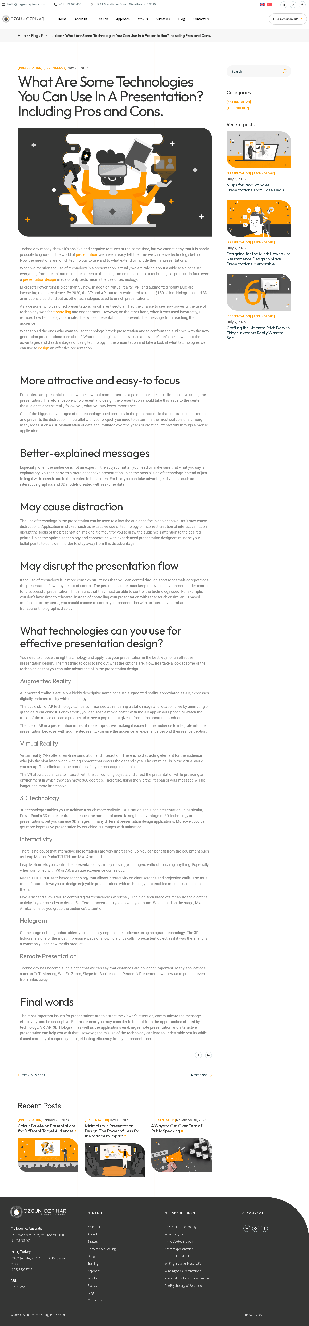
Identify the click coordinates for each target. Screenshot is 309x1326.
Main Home (95, 1227)
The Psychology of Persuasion (184, 1286)
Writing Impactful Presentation (184, 1264)
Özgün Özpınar (30, 1315)
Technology (55, 68)
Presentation (30, 68)
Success (93, 1286)
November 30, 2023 (191, 1119)
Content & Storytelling (102, 1249)
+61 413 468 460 (70, 4)
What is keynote (175, 1234)
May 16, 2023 (119, 1119)
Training (93, 1264)
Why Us (92, 1278)
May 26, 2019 (77, 67)
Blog (91, 1293)
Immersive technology (179, 1241)
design (43, 348)
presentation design (39, 279)
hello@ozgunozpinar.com (26, 4)
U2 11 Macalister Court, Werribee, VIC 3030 (125, 4)
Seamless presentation (179, 1249)
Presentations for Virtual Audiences (187, 1278)
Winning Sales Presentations (183, 1271)
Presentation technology (181, 1227)
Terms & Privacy (252, 1315)
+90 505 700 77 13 (21, 1270)
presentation (86, 254)
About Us (93, 1234)
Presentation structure (179, 1256)
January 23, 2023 (55, 1119)
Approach (94, 1271)
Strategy (93, 1241)
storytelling (62, 312)
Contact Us (95, 1300)
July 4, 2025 (236, 179)
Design (92, 1256)
